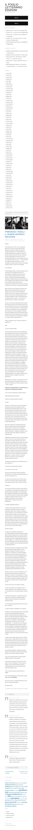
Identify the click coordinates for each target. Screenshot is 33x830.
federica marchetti (12, 788)
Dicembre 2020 (9, 171)
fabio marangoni (21, 786)
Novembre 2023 (9, 123)
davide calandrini (19, 785)
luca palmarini (18, 796)
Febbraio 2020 (9, 180)
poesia (7, 802)
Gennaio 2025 (9, 100)
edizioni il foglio (14, 786)
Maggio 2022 (9, 148)
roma (21, 802)
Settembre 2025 (9, 90)
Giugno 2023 (9, 131)
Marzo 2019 (8, 188)
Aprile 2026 (8, 81)
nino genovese (22, 798)
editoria (7, 786)
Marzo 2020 (8, 179)
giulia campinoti (16, 790)
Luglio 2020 (8, 175)
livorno (12, 796)
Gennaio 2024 (9, 121)
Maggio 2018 (9, 200)
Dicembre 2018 (9, 192)
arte (22, 783)
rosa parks (26, 688)
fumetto (11, 790)
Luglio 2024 (8, 111)
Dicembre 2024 (9, 102)
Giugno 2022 (9, 146)
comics (13, 784)
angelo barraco (18, 783)
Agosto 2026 (9, 73)
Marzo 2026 (8, 83)
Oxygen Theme (13, 825)
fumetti (7, 790)
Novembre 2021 (9, 159)
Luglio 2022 (8, 144)
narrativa (14, 798)
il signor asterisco (20, 688)
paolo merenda (13, 800)
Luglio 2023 (8, 129)
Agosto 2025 (9, 92)
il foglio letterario (12, 792)
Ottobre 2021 (9, 161)
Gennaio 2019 (9, 190)
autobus (8, 688)
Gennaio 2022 (9, 155)
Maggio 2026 (9, 79)
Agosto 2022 (9, 142)
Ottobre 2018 (9, 194)
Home (11, 212)
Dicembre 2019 (9, 182)
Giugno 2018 (9, 198)
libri (9, 796)
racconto (17, 802)
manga (22, 796)
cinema (7, 784)
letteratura (17, 794)
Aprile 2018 (8, 202)
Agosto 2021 (9, 165)
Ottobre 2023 (9, 125)
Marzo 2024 (8, 119)
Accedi (7, 811)
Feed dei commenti (10, 815)
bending (24, 783)
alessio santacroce (10, 783)
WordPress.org (9, 817)
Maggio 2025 (9, 96)
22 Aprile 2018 (20, 239)
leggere (10, 794)
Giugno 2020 (9, 177)
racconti (13, 802)
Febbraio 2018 (9, 205)
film (16, 788)
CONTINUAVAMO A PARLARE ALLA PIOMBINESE (16, 42)
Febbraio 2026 (9, 84)
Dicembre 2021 (9, 157)
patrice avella (19, 800)
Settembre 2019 (9, 184)
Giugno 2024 (9, 113)
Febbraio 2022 (9, 154)
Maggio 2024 (9, 115)
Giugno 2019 (9, 186)
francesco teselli (13, 688)
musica (8, 799)
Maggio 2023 (9, 132)
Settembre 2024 (9, 107)
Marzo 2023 (8, 136)
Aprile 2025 (8, 98)
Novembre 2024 (9, 104)
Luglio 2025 (8, 94)
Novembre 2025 (9, 88)
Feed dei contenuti (10, 813)
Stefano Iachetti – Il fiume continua (13, 30)
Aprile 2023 (8, 134)
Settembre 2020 (9, 173)
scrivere (13, 804)
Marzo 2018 (8, 204)
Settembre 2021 (9, 163)
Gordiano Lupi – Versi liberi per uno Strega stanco (16, 34)
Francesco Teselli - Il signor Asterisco (17, 240)
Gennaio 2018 (9, 207)
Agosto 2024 (9, 109)
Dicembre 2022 (9, 138)
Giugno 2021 (9, 167)
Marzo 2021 (8, 169)
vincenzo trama (10, 806)
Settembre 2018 (9, 196)
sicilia (22, 804)
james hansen (20, 792)
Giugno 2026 (9, 77)
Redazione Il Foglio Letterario (10, 239)
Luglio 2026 (8, 75)
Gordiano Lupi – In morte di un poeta (13, 32)
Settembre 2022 (9, 140)
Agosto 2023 (9, 127)
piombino (24, 800)
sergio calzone (18, 804)
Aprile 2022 (8, 150)
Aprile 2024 (8, 117)
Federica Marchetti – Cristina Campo (20, 54)
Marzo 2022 (8, 152)
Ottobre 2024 (9, 106)
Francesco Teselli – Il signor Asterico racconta (15, 234)
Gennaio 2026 (9, 86)
